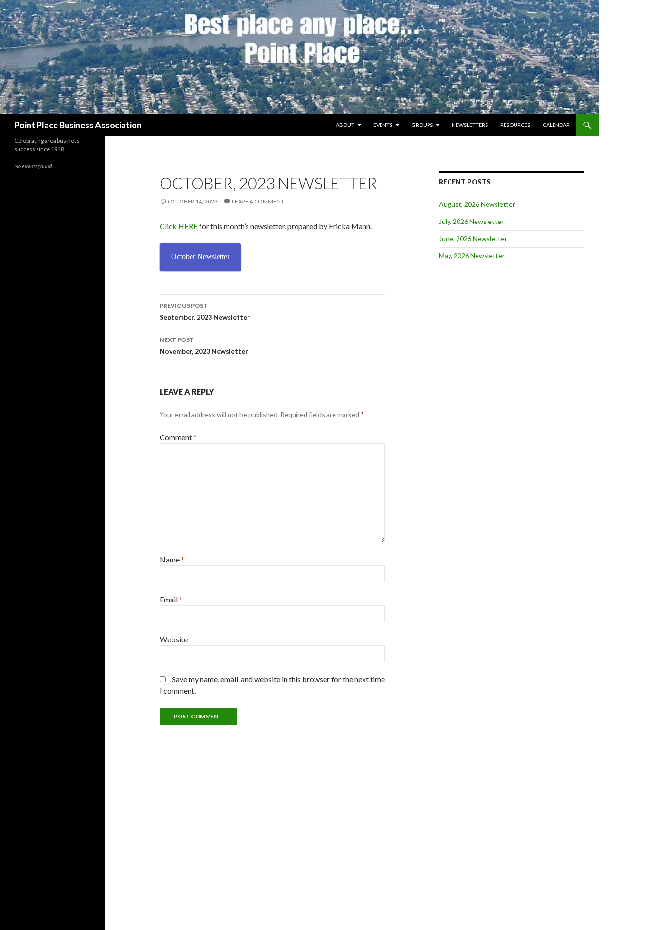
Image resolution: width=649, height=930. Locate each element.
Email (171, 599)
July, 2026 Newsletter (471, 221)
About (345, 125)
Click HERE (179, 226)
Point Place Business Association (78, 125)
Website (174, 639)
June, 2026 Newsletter (473, 238)
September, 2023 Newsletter (205, 311)
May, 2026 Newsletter (472, 256)
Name (172, 559)
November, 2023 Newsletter (204, 345)
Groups (422, 125)
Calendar (556, 125)
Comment (178, 437)
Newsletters (470, 125)
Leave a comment (258, 201)
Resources (515, 125)
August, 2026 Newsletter (477, 204)
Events (382, 125)
